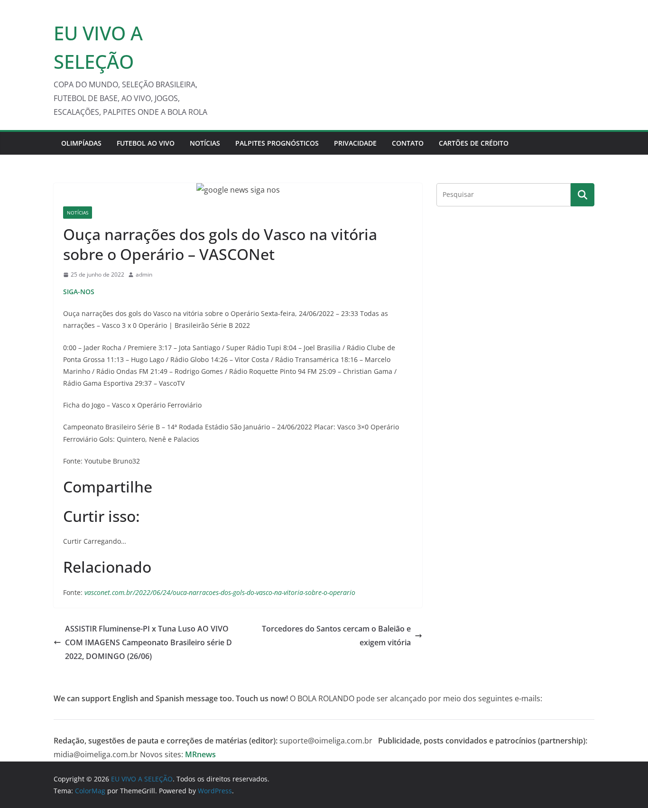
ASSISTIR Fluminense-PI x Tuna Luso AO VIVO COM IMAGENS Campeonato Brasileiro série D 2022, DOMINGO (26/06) (148, 642)
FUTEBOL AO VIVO (146, 143)
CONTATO (408, 143)
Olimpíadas (81, 143)
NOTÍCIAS (205, 143)
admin (144, 274)
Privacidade (355, 143)
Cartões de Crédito (474, 143)
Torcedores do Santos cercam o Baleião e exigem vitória (336, 635)
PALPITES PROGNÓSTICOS (277, 143)
